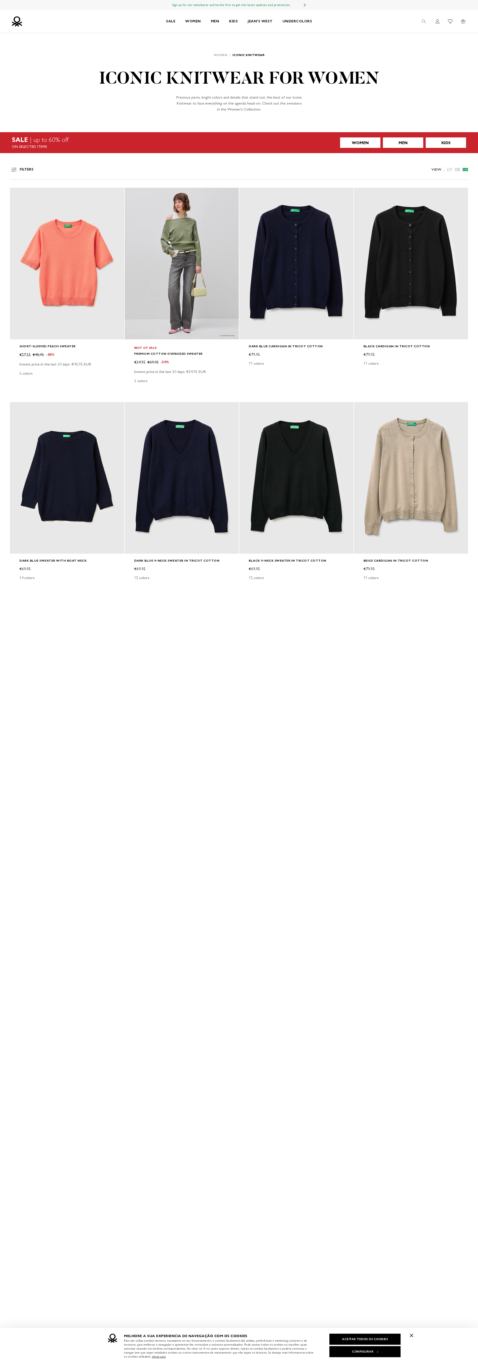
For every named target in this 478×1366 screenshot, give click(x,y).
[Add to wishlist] (18, 194)
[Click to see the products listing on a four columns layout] (457, 169)
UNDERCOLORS (297, 21)
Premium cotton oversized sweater (168, 354)
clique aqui (159, 1356)
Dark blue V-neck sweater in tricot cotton (177, 560)
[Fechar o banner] (411, 1335)
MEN (215, 21)
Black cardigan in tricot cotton (396, 346)
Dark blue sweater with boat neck (53, 560)
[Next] (305, 5)
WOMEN (193, 21)
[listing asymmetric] (449, 169)
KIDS (233, 21)
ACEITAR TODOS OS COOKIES (365, 1339)
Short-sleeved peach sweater (47, 346)
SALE (170, 21)
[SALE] (239, 142)
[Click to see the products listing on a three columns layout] (465, 169)
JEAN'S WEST (260, 21)
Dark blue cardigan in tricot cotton (286, 346)
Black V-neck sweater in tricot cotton (287, 560)
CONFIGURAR (362, 1351)
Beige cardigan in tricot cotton (395, 560)
